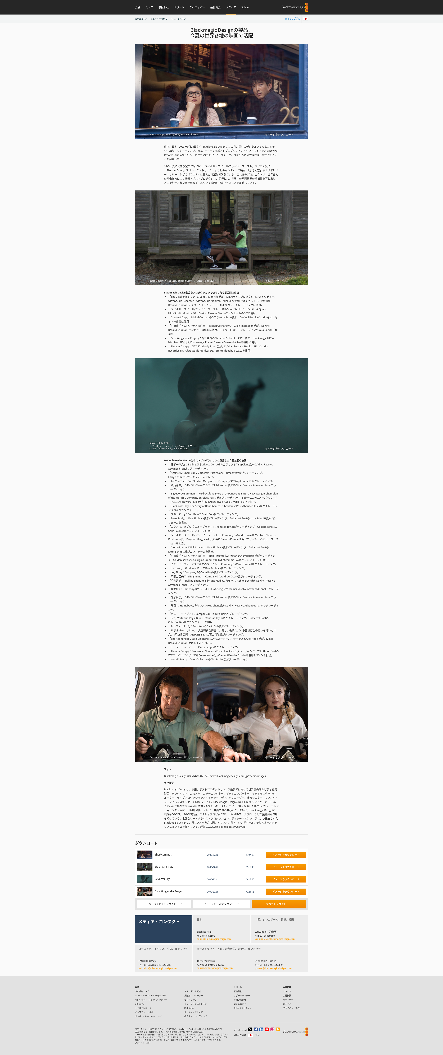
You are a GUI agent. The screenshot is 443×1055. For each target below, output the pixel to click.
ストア (149, 7)
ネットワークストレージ (195, 1003)
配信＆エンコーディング (195, 1016)
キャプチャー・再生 (144, 1012)
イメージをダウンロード (279, 134)
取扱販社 (163, 7)
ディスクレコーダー (144, 1007)
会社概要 (215, 7)
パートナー (288, 999)
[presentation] (140, 91)
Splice (244, 7)
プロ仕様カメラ (142, 991)
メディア (231, 7)
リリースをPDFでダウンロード (164, 904)
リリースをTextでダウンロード (221, 904)
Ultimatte (139, 1003)
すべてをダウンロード (279, 904)
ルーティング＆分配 (193, 1012)
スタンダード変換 (192, 991)
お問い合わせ (240, 999)
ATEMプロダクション (151, 999)
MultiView (189, 1007)
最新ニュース (141, 18)
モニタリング (190, 999)
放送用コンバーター (193, 995)
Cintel (148, 1016)
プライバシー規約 (291, 1007)
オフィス (287, 991)
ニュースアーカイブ (159, 18)
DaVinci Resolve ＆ (150, 995)
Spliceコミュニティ (243, 1007)
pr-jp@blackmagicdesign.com (214, 939)
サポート (179, 7)
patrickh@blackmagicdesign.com (157, 968)
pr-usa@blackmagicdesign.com (215, 968)
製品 (137, 7)
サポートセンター (242, 995)
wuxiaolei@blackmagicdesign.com (275, 939)
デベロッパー (197, 7)
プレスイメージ (178, 18)
